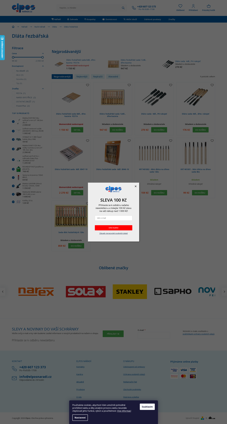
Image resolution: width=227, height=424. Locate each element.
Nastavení (80, 417)
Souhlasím (147, 406)
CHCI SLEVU (113, 228)
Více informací (124, 410)
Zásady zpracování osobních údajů (113, 233)
